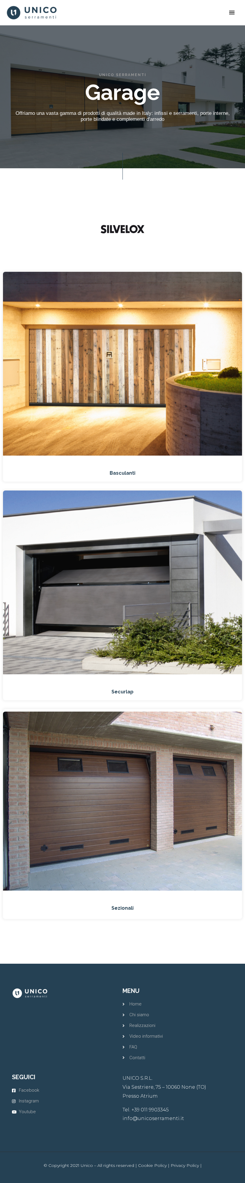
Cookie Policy (152, 1165)
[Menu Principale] (232, 12)
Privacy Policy (185, 1165)
